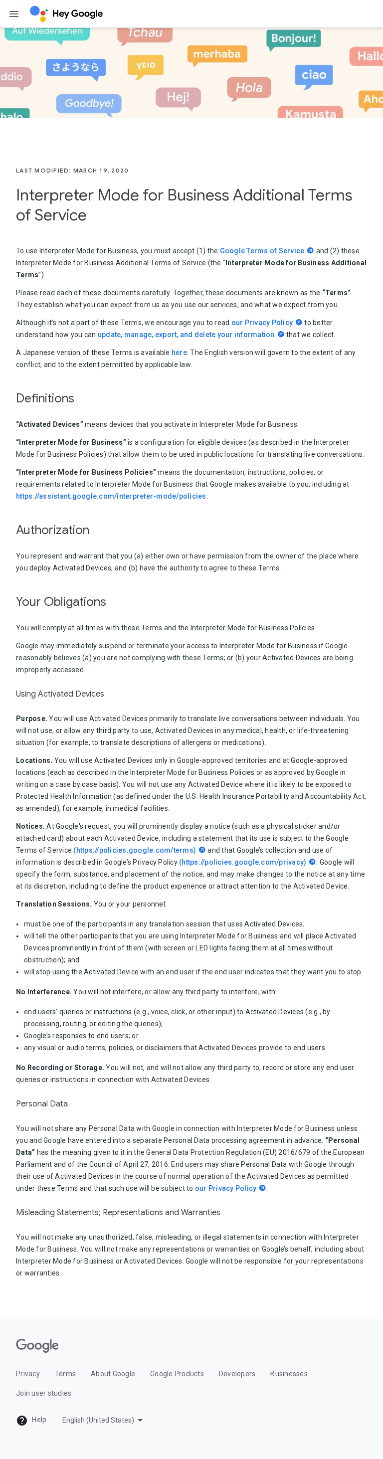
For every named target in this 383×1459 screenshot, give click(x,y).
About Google (113, 1374)
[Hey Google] (66, 13)
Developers (237, 1374)
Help (38, 1420)
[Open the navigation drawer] (14, 14)
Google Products (177, 1374)
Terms (65, 1374)
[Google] (37, 1346)
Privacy (28, 1374)
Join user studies (43, 1393)
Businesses (289, 1374)
